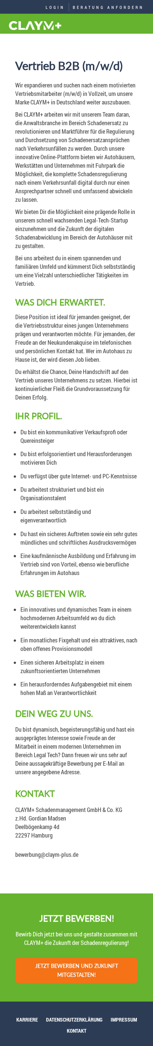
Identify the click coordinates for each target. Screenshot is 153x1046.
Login (55, 7)
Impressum (124, 1019)
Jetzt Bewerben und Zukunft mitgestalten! (76, 970)
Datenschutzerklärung (74, 1019)
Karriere (27, 1019)
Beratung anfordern (108, 7)
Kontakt (77, 1030)
